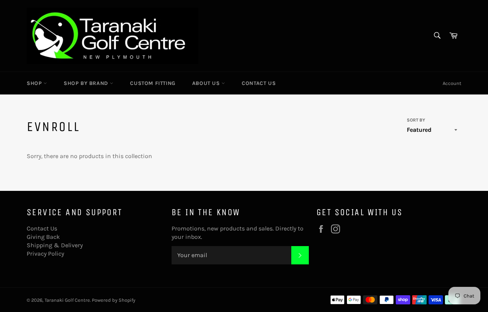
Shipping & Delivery (55, 245)
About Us (207, 83)
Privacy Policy (45, 253)
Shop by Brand (87, 83)
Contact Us (259, 83)
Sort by (416, 120)
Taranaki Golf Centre (67, 300)
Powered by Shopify (113, 300)
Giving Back (43, 236)
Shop (35, 83)
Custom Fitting (152, 83)
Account (452, 83)
